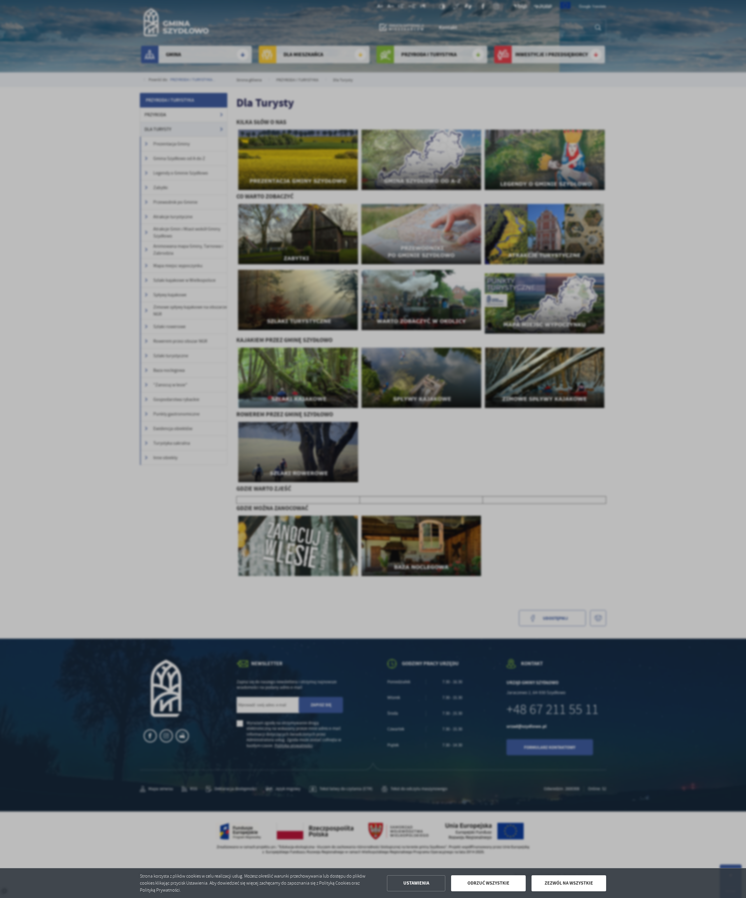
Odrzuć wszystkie (488, 883)
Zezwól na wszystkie (569, 883)
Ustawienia (416, 883)
